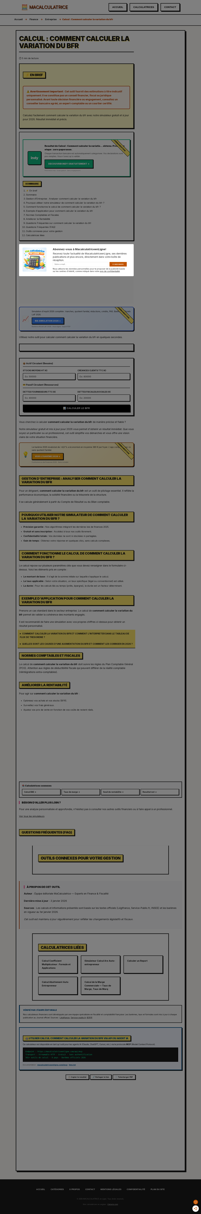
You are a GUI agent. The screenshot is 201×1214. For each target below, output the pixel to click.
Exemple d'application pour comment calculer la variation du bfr (59, 211)
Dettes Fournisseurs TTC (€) (39, 392)
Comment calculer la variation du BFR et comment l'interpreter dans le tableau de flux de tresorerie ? (74, 635)
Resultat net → (150, 792)
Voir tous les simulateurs (31, 816)
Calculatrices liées (35, 235)
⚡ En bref (31, 190)
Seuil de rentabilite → (113, 792)
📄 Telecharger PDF (124, 1077)
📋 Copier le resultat (77, 1077)
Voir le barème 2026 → (47, 456)
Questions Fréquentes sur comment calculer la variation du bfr (58, 223)
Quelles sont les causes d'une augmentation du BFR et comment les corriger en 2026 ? (77, 643)
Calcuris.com (112, 1204)
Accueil (117, 7)
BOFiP (89, 1017)
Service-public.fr (78, 1017)
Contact (170, 7)
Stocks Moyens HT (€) (35, 370)
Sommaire (31, 194)
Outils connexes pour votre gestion (44, 231)
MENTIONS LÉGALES (110, 1189)
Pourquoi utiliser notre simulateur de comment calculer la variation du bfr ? (65, 202)
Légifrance (65, 1017)
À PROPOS (74, 1189)
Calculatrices (143, 7)
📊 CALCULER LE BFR (76, 408)
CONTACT (90, 1189)
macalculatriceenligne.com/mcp (52, 1065)
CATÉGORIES (57, 1189)
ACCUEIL (40, 1189)
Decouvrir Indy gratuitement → (69, 163)
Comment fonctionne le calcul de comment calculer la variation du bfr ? (63, 206)
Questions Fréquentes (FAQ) (40, 227)
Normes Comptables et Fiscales (42, 215)
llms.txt (72, 1065)
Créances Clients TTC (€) (92, 370)
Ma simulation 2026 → (48, 321)
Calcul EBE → (30, 792)
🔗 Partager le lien (101, 1077)
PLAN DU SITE (158, 1189)
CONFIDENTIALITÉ (136, 1189)
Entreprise (51, 19)
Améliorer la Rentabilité (38, 219)
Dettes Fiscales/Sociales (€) (94, 392)
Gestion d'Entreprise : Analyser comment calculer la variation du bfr (61, 198)
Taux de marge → (72, 792)
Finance (34, 19)
